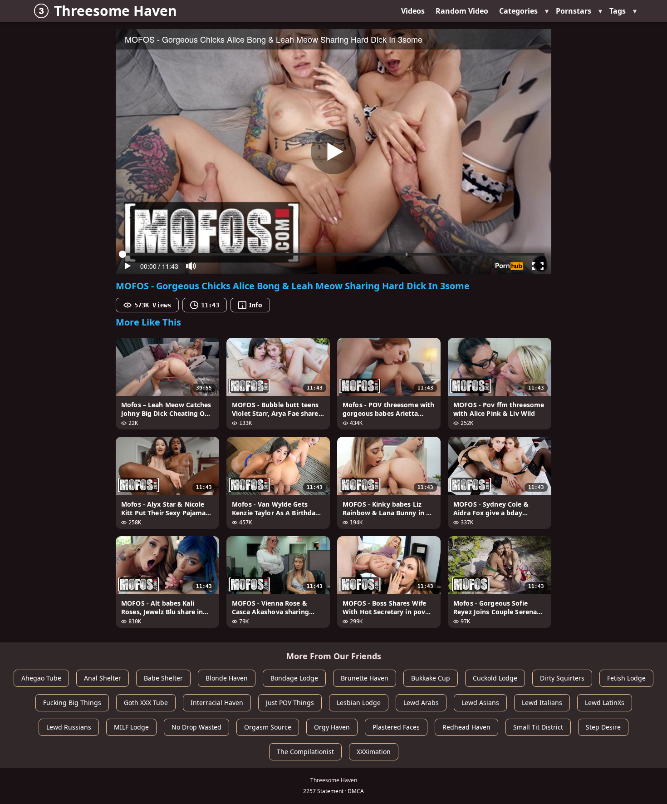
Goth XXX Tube (146, 702)
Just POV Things (290, 702)
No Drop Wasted (196, 727)
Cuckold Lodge (495, 678)
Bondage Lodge (294, 678)
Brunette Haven (364, 678)
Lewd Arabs (421, 702)
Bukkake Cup (430, 678)
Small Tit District (538, 727)
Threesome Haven (115, 10)
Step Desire (603, 727)
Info (255, 305)
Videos (413, 11)
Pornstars (573, 11)
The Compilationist (305, 751)
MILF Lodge (131, 727)
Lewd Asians (480, 702)
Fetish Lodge (626, 678)
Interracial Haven (217, 702)
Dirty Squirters (562, 678)
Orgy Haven (332, 727)
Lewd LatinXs (604, 702)
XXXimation (374, 751)
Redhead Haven (466, 727)
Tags (617, 11)
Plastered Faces (396, 727)
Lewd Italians (542, 702)
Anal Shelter (102, 678)
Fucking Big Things (72, 702)
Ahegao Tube (41, 678)
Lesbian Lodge (359, 702)
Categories (518, 11)
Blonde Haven (227, 678)
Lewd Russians (68, 727)
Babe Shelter (163, 678)
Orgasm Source (267, 727)
